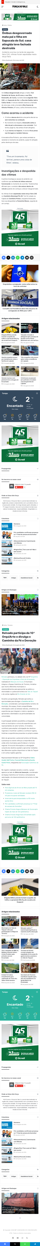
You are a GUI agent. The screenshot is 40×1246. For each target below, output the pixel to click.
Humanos (17, 524)
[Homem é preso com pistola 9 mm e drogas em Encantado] (10, 371)
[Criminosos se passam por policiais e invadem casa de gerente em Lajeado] (29, 371)
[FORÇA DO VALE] (20, 6)
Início (5, 25)
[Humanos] (7, 526)
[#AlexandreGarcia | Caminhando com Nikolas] (7, 543)
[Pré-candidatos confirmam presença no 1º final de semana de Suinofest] (7, 535)
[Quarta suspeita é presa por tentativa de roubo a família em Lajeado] (10, 350)
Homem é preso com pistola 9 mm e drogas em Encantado (10, 379)
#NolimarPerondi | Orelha (22, 558)
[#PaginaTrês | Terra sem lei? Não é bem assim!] (7, 552)
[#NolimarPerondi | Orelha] (7, 560)
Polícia (10, 25)
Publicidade (20, 208)
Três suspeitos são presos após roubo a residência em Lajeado (29, 359)
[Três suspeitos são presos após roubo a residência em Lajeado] (29, 350)
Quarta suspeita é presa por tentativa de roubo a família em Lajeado (9, 359)
